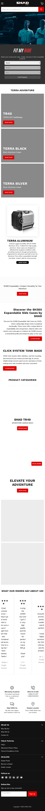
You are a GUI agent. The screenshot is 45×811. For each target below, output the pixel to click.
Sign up (32, 794)
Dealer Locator (6, 767)
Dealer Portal (5, 761)
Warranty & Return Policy (9, 748)
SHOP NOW (23, 262)
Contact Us (4, 735)
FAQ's (3, 744)
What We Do (5, 732)
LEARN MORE (35, 339)
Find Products (22, 77)
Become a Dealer (7, 764)
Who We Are (5, 729)
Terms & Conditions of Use (10, 751)
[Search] (41, 9)
